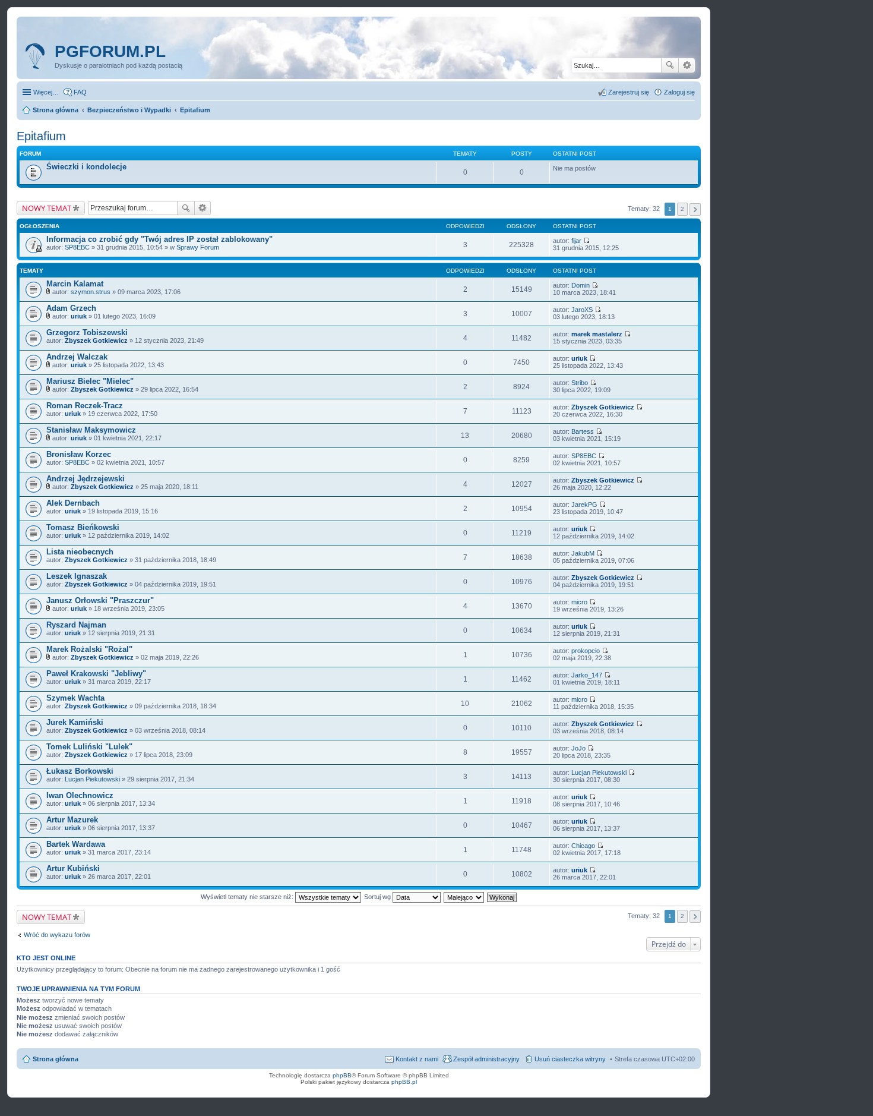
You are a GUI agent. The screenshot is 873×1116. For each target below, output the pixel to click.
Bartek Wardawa (75, 844)
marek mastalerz (596, 334)
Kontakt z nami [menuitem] (417, 1059)
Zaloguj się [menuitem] (679, 92)
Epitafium (41, 136)
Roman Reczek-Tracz (84, 405)
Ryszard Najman (76, 624)
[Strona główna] (37, 56)
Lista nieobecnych (79, 551)
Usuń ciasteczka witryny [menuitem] (570, 1059)
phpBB (342, 1075)
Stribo (579, 382)
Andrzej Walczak (76, 356)
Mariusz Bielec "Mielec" (90, 381)
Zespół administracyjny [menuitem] (486, 1059)
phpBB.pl (404, 1082)
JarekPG (584, 504)
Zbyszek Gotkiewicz (96, 340)
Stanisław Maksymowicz (91, 429)
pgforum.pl (110, 51)
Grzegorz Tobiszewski (87, 332)
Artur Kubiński (73, 868)
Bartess (582, 431)
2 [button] (682, 209)
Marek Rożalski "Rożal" (89, 649)
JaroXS (582, 309)
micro (579, 602)
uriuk (79, 316)
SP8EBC (77, 247)
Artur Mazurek (72, 819)
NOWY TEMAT (46, 208)
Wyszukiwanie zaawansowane (687, 65)
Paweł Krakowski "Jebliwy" (96, 673)
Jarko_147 (586, 675)
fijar (576, 240)
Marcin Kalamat (74, 283)
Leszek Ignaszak (76, 576)
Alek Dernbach (73, 503)
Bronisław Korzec (78, 454)
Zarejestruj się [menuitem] (628, 92)
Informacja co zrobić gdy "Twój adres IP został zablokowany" (159, 239)
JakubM (582, 553)
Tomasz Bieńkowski (82, 527)
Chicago (583, 845)
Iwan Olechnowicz (79, 795)
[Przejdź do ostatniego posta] (586, 240)
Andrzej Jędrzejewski (85, 478)
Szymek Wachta (75, 697)
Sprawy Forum (197, 247)
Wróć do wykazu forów (57, 934)
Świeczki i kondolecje (86, 166)
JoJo (578, 748)
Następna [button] (695, 209)
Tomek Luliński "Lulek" (89, 746)
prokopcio (585, 650)
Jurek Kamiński (74, 722)
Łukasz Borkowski (79, 771)
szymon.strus (90, 291)
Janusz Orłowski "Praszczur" (100, 600)
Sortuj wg (378, 896)
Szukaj (670, 65)
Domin (580, 285)
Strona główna (55, 1059)
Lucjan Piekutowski (92, 779)
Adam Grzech (71, 308)
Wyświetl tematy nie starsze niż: (248, 896)
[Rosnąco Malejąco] (464, 896)
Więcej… (46, 92)
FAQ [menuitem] (80, 92)
